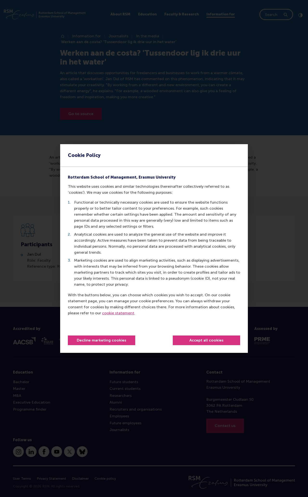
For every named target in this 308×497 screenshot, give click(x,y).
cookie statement (118, 313)
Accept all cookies (206, 340)
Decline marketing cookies (101, 340)
